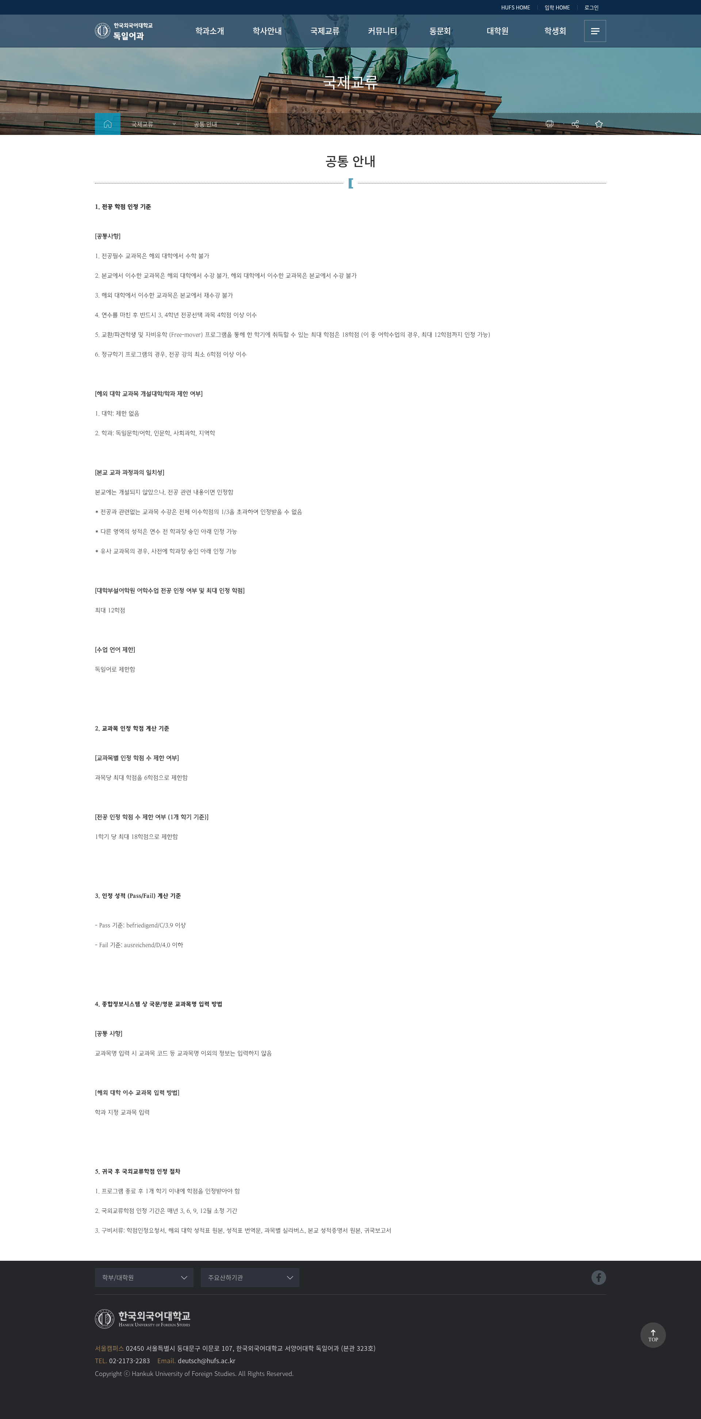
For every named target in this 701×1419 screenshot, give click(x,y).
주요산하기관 (225, 1277)
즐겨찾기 (600, 124)
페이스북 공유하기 (499, 147)
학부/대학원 (118, 1277)
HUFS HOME (515, 7)
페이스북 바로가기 (598, 1277)
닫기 (580, 144)
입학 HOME (557, 7)
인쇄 (551, 124)
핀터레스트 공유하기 (532, 147)
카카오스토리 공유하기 (521, 147)
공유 (576, 124)
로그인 (592, 7)
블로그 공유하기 (543, 147)
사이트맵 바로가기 (595, 31)
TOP (653, 1339)
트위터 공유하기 (510, 147)
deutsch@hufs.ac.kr (206, 1360)
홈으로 (107, 124)
